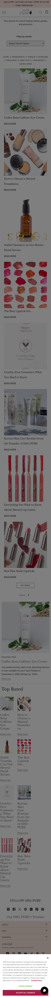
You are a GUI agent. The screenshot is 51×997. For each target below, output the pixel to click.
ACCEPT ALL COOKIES (25, 993)
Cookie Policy (36, 980)
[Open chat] (44, 990)
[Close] (48, 958)
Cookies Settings (25, 986)
